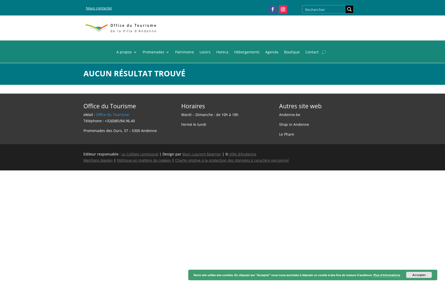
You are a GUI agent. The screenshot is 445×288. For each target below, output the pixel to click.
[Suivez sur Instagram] (283, 9)
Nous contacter (99, 8)
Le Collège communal (140, 154)
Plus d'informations (386, 275)
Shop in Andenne (294, 124)
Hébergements (247, 52)
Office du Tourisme (112, 114)
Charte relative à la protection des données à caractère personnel (232, 160)
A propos (124, 52)
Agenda (271, 52)
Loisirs (205, 52)
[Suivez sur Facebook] (273, 9)
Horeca (222, 52)
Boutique (292, 52)
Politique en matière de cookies (144, 160)
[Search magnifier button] (349, 9)
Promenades (153, 52)
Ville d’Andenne (242, 154)
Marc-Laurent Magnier (201, 154)
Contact (312, 52)
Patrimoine (184, 52)
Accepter (419, 275)
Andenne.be (289, 114)
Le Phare (286, 134)
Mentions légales (98, 160)
